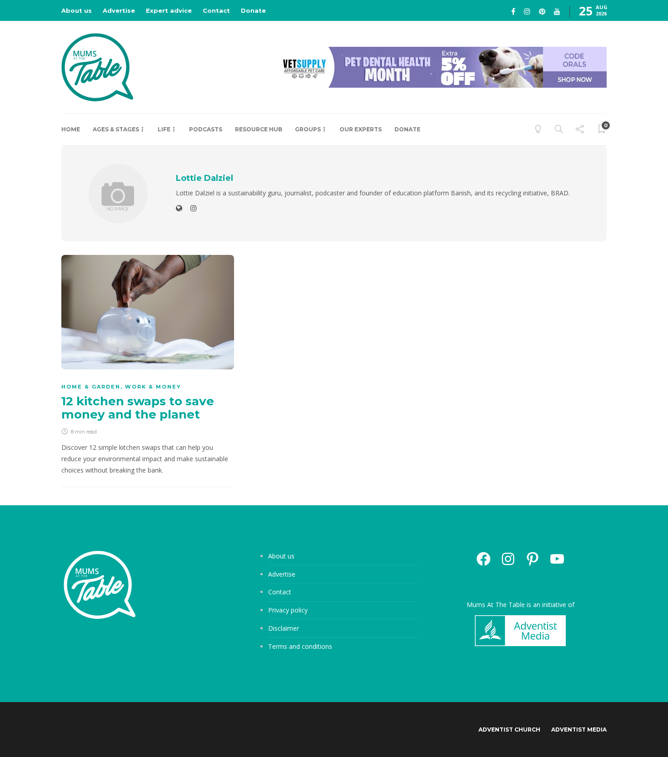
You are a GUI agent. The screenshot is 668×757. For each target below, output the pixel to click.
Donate (253, 10)
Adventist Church (509, 729)
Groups (308, 129)
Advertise (119, 10)
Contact (216, 10)
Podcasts (205, 129)
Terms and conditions (300, 646)
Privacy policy (288, 610)
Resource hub (258, 129)
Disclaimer (283, 628)
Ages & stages (116, 129)
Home (70, 129)
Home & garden (90, 386)
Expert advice (169, 10)
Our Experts (360, 129)
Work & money (153, 386)
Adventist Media (579, 729)
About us (76, 10)
